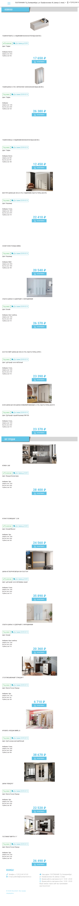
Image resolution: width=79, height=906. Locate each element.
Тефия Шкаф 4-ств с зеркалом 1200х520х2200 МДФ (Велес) (23, 87)
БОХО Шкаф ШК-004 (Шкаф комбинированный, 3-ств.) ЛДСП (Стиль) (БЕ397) (28, 405)
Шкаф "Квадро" (7, 783)
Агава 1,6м (6, 465)
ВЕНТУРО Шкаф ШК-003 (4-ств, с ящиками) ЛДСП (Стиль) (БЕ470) (24, 193)
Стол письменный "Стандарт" (13, 677)
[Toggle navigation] (9, 3)
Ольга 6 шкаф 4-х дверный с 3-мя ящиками (17, 299)
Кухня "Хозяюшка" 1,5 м (10, 518)
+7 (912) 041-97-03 (21, 874)
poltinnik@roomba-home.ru (22, 877)
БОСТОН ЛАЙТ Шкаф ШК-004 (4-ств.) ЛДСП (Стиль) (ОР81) (21, 352)
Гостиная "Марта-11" (9, 836)
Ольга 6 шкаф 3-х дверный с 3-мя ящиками (17, 624)
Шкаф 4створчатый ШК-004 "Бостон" (15, 571)
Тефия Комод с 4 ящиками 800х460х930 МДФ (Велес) (20, 140)
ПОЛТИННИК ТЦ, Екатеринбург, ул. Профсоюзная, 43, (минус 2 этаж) (40, 3)
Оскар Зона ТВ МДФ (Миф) (11, 246)
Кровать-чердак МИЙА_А (11, 730)
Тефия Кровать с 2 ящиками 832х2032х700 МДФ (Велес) (21, 36)
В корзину (40, 61)
